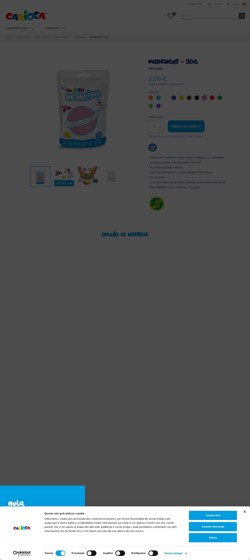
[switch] (91, 553)
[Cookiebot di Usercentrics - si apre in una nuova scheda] (22, 553)
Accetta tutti (213, 515)
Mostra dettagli (173, 553)
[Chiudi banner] (245, 511)
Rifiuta (213, 537)
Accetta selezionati (213, 526)
